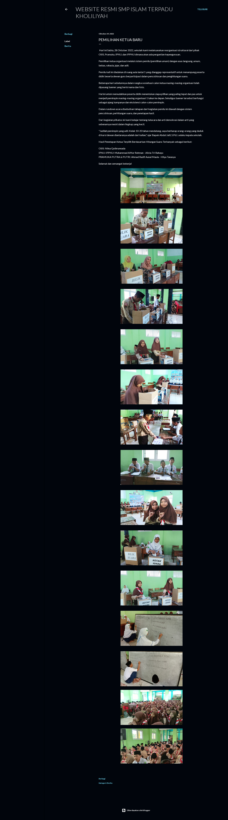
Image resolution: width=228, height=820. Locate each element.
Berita (68, 46)
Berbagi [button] (68, 34)
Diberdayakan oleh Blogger (138, 810)
